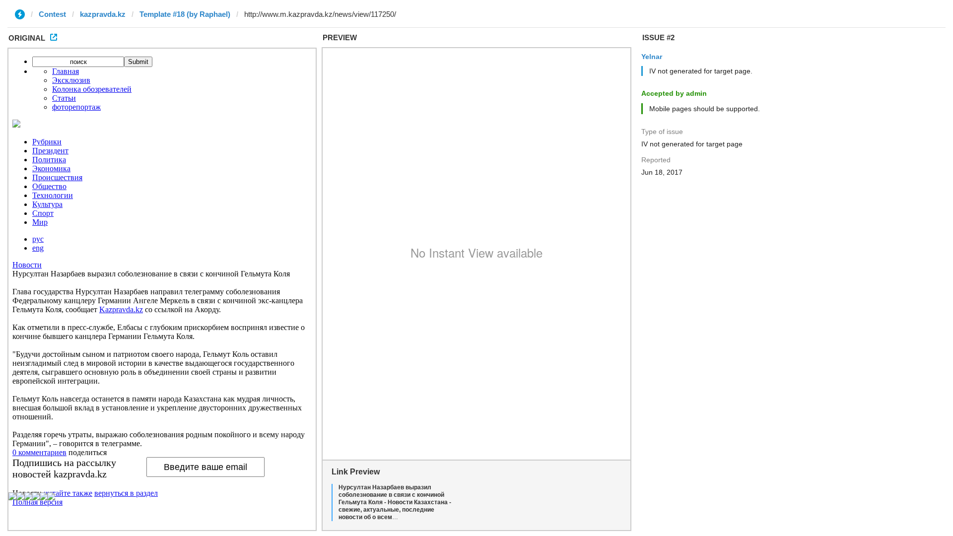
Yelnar (651, 57)
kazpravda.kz (103, 14)
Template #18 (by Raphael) (184, 14)
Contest (52, 14)
